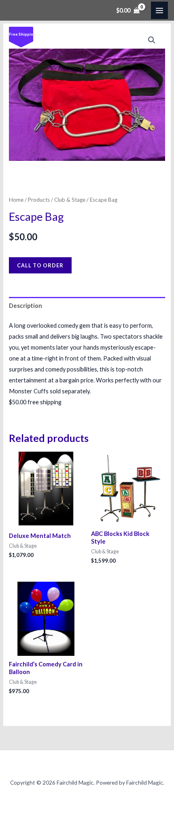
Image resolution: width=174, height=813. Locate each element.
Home (16, 199)
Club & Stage (69, 199)
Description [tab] (25, 305)
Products (39, 199)
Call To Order (40, 265)
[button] (151, 40)
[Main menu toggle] (159, 10)
